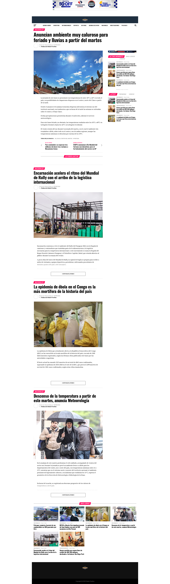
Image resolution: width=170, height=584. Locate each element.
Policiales (124, 25)
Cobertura (56, 25)
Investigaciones (114, 25)
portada (76, 138)
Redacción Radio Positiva (48, 46)
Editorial (83, 25)
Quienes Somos (47, 25)
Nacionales (105, 25)
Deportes (76, 25)
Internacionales (66, 25)
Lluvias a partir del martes (63, 138)
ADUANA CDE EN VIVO (94, 25)
